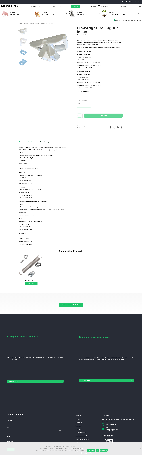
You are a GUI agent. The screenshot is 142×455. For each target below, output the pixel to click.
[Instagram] (114, 127)
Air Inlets (32, 23)
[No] (140, 448)
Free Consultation (127, 1)
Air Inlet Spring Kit (31, 280)
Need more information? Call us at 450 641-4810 (128, 20)
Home (20, 23)
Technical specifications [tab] (26, 142)
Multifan (84, 35)
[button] (124, 6)
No (97, 450)
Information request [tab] (45, 142)
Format (79, 97)
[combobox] (34, 441)
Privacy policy (103, 450)
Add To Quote (103, 115)
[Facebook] (110, 127)
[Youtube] (121, 127)
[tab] (27, 142)
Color (78, 103)
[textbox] (34, 441)
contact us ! (86, 128)
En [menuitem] (136, 2)
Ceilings (37, 23)
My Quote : (93, 6)
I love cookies (91, 450)
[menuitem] (135, 2)
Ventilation (25, 23)
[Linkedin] (117, 127)
